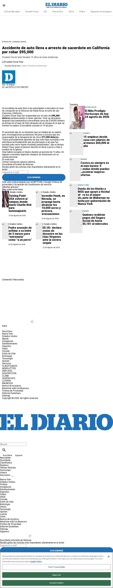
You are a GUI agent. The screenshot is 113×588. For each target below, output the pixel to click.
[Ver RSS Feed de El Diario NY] (66, 319)
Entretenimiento (9, 343)
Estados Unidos (19, 42)
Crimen (5, 162)
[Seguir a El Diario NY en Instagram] (19, 319)
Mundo (5, 338)
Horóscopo (5, 470)
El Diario (11, 84)
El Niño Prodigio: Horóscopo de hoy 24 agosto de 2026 (97, 114)
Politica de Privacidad (12, 390)
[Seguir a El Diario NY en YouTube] (25, 319)
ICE (45, 11)
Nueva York (83, 185)
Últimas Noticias (8, 467)
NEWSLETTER (9, 368)
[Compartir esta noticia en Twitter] (19, 89)
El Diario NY (6, 42)
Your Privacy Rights (56, 567)
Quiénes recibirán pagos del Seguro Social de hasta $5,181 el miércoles (95, 219)
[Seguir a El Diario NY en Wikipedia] (52, 319)
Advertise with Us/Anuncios (15, 388)
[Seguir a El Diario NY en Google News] (39, 319)
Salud (4, 348)
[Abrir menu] (4, 5)
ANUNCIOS (7, 383)
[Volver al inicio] (56, 409)
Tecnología (7, 358)
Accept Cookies (57, 583)
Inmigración (7, 341)
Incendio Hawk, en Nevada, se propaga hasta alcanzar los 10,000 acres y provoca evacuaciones (53, 205)
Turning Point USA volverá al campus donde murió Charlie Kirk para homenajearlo (20, 203)
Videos (3, 472)
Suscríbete (8, 455)
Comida (5, 351)
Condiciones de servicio (39, 184)
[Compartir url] (5, 104)
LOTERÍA (6, 380)
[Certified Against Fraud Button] (12, 400)
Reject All (56, 575)
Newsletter (5, 457)
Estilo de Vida (8, 353)
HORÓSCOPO (8, 378)
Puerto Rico (57, 11)
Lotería (3, 514)
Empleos (4, 465)
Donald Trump (31, 11)
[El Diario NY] (56, 5)
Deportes (6, 346)
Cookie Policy (36, 561)
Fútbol (82, 11)
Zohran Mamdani (12, 11)
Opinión (5, 361)
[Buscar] (4, 450)
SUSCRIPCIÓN (9, 373)
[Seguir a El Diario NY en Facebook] (5, 319)
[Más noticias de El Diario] (8, 71)
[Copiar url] (8, 98)
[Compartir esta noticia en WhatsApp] (5, 89)
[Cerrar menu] (3, 439)
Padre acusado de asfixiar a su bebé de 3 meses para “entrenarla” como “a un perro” (20, 233)
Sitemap (6, 395)
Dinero (86, 133)
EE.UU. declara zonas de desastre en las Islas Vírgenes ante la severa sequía (53, 235)
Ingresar (18, 455)
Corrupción (14, 162)
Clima (71, 11)
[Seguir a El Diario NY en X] (12, 319)
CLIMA (5, 376)
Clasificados (6, 462)
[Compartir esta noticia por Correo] (25, 89)
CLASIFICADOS (9, 366)
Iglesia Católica (27, 162)
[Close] (109, 556)
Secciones (5, 475)
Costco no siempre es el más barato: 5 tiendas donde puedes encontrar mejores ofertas (95, 169)
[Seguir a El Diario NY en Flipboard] (46, 319)
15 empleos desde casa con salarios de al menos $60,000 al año (96, 141)
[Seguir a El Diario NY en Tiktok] (32, 319)
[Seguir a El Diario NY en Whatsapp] (59, 319)
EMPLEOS (7, 371)
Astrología (90, 107)
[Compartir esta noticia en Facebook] (12, 89)
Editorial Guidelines (11, 393)
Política (3, 484)
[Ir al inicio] (56, 292)
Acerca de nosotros (11, 385)
